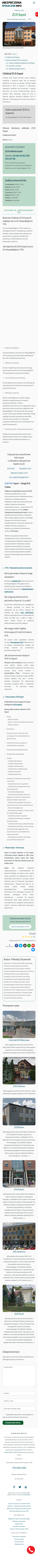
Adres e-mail (9, 1401)
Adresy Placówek (12, 19)
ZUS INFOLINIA (27, 612)
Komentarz (8, 1367)
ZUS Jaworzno (19, 1251)
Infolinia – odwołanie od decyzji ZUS (19, 1506)
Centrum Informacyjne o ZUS (19, 1529)
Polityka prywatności (19, 1521)
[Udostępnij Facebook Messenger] (33, 949)
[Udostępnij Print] (25, 945)
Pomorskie (22, 19)
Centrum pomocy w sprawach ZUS (19, 1503)
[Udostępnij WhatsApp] (29, 945)
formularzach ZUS (16, 642)
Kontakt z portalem (19, 1526)
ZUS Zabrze (19, 1189)
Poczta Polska (19, 1541)
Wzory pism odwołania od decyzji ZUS (19, 1508)
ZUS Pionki (19, 1314)
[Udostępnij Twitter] (20, 945)
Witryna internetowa (12, 1409)
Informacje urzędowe (19, 1536)
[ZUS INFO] (12, 5)
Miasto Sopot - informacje (14, 848)
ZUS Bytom (19, 1127)
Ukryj (14, 54)
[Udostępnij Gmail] (33, 945)
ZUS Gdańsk (17, 704)
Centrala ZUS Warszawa (19, 1040)
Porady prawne (19, 1539)
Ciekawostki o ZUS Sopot (14, 697)
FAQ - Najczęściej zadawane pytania (18, 568)
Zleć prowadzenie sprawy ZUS (19, 1511)
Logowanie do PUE (20, 1450)
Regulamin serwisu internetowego (19, 1519)
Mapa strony (19, 1524)
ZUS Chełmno (19, 1086)
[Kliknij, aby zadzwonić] (31, 1550)
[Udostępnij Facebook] (16, 945)
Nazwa (7, 1393)
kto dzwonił (25, 1495)
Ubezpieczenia (19, 1544)
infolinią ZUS (8, 1452)
